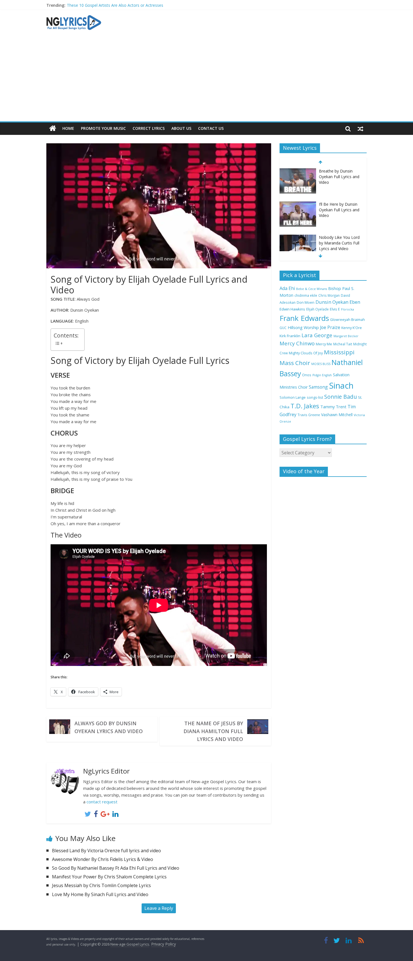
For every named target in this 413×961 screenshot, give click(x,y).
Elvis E (335, 309)
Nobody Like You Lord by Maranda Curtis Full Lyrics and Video (339, 243)
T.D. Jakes (305, 406)
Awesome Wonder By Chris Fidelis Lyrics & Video (102, 859)
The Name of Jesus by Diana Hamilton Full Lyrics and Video (213, 731)
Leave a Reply (158, 908)
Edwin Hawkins (292, 309)
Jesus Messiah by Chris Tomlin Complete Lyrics (101, 885)
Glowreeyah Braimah (347, 319)
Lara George (316, 335)
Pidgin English (322, 375)
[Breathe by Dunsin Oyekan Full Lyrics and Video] (298, 171)
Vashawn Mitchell (337, 414)
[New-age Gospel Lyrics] (52, 129)
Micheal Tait (342, 344)
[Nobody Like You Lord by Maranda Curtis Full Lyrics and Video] (298, 237)
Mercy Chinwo (297, 343)
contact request (102, 801)
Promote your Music (103, 128)
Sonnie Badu (340, 396)
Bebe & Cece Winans (311, 289)
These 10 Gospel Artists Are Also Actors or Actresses (115, 5)
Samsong (318, 387)
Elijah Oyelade (317, 309)
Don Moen (305, 302)
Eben (355, 302)
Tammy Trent (333, 406)
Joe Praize (330, 327)
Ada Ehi (287, 288)
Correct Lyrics (149, 128)
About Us (181, 128)
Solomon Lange (293, 397)
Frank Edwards (304, 318)
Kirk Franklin (290, 335)
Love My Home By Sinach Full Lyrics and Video (100, 894)
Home (68, 128)
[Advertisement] (206, 79)
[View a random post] (360, 128)
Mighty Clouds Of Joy (306, 353)
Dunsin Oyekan (332, 302)
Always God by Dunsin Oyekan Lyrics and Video (108, 727)
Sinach (341, 385)
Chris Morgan (329, 295)
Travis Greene (309, 414)
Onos (306, 375)
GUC (283, 327)
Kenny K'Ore (351, 327)
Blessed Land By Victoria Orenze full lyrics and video (106, 850)
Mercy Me (324, 344)
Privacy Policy (163, 944)
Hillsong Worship (303, 327)
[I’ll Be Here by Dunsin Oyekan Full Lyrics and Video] (298, 204)
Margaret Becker (345, 336)
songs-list (315, 397)
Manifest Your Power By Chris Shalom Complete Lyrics (109, 877)
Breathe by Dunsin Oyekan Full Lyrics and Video (339, 176)
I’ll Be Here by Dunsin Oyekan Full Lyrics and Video (339, 209)
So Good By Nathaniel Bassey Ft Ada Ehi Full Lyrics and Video (115, 868)
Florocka (347, 309)
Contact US (211, 128)
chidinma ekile (305, 295)
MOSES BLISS (320, 364)
